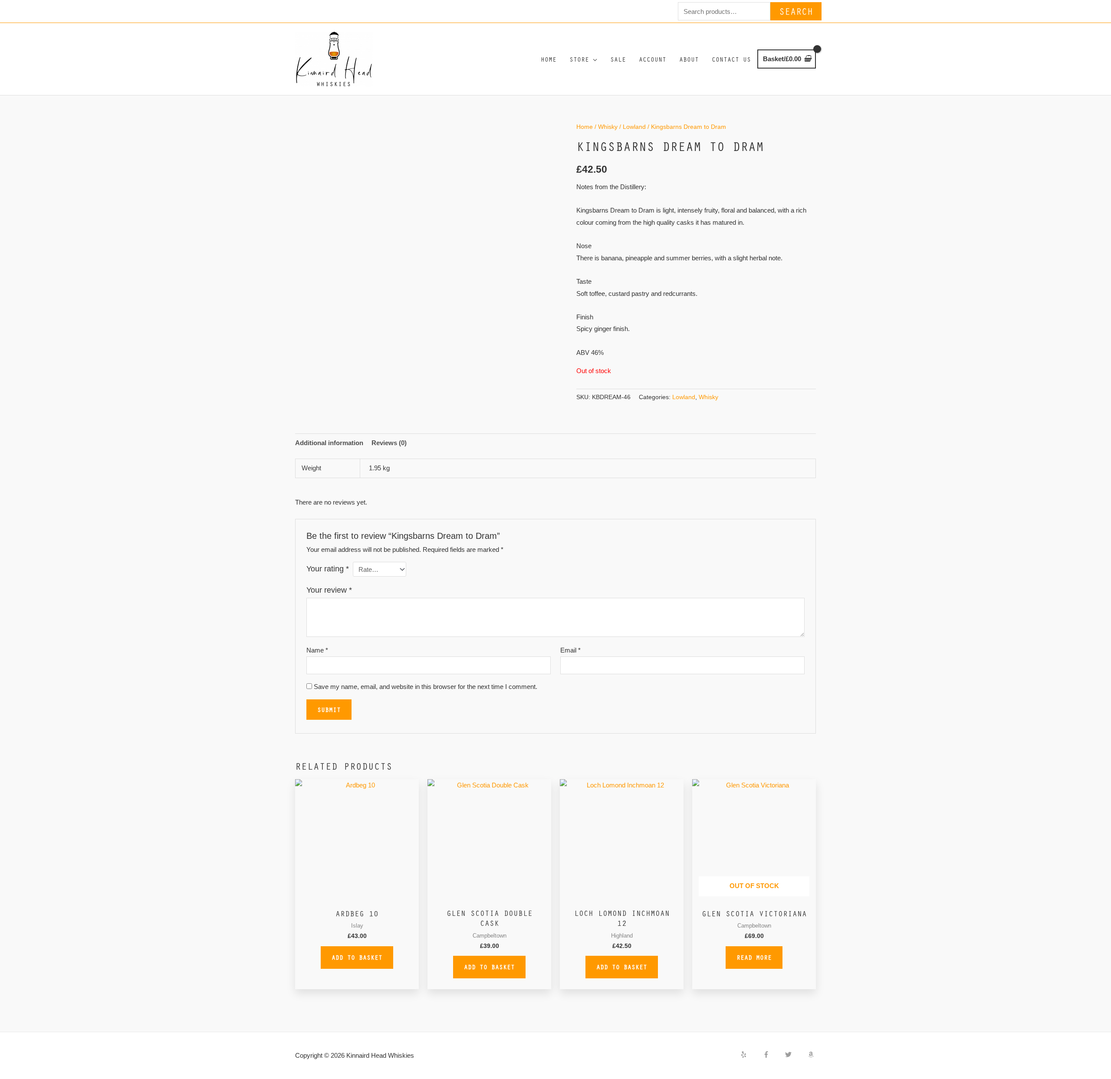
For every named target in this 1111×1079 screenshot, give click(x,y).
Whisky (608, 127)
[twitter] (795, 1054)
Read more (754, 957)
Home (584, 127)
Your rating (327, 568)
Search (796, 11)
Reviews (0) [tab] (389, 442)
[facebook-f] (773, 1054)
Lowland (634, 127)
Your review (329, 590)
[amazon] (812, 1054)
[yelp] (750, 1054)
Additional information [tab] (329, 442)
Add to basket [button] (357, 957)
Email (570, 650)
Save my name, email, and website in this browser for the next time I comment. (425, 686)
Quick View (357, 895)
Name (317, 650)
